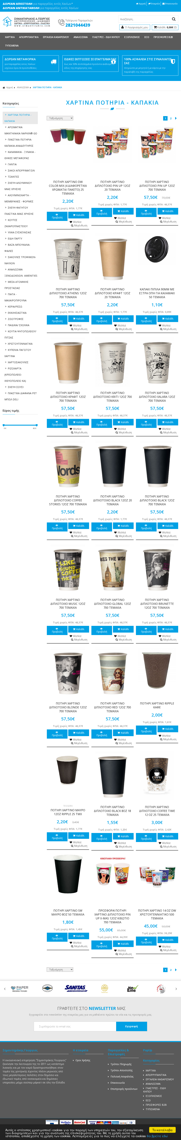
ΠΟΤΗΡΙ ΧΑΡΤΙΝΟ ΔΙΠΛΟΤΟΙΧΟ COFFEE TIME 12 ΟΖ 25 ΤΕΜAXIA (157, 811)
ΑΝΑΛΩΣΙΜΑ (81, 37)
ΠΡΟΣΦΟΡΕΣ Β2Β (163, 37)
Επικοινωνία (171, 3)
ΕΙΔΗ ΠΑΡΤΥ (15, 238)
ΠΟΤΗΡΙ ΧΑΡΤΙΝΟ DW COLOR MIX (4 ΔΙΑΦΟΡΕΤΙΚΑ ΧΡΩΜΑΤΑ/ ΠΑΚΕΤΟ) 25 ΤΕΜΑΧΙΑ (68, 187)
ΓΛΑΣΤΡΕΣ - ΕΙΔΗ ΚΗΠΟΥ (106, 37)
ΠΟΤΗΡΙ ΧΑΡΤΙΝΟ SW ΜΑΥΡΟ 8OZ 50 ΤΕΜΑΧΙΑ (67, 912)
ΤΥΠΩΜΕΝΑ (12, 45)
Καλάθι (80, 215)
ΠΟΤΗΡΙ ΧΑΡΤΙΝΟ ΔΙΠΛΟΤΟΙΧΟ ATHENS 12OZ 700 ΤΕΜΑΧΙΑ (68, 293)
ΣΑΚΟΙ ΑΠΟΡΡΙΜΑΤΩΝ (21, 170)
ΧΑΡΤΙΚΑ (9, 37)
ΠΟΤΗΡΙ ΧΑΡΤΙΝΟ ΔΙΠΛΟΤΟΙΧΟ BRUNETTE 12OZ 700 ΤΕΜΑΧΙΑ (157, 604)
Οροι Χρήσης (82, 1060)
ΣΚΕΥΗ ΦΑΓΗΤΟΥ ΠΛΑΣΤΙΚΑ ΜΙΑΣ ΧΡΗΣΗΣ (19, 210)
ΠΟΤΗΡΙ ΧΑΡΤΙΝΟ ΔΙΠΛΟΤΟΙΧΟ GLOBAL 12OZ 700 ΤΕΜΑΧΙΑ (112, 604)
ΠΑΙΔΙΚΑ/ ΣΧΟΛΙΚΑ (18, 325)
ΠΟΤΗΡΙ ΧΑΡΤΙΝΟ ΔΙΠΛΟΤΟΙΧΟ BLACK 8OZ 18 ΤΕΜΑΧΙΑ (112, 811)
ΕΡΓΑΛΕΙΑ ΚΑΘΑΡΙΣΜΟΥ (56, 37)
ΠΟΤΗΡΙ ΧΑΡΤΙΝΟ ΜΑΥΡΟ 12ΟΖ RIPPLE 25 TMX (68, 812)
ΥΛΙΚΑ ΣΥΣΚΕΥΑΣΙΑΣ (19, 232)
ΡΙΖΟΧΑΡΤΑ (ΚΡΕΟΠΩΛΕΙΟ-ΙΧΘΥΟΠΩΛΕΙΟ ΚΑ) (15, 374)
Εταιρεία (155, 3)
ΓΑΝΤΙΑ (12, 164)
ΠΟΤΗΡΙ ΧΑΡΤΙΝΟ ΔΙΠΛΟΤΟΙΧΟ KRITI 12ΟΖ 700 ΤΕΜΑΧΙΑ (112, 397)
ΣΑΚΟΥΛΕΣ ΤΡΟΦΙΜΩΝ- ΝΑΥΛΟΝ (20, 260)
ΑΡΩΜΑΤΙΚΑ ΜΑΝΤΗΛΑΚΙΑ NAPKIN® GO (20, 130)
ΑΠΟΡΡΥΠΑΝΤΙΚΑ (28, 37)
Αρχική (142, 3)
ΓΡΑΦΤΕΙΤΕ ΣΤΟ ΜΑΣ (91, 1008)
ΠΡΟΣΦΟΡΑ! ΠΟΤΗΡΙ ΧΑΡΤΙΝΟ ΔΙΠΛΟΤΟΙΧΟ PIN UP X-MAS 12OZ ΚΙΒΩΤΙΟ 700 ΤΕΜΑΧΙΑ (112, 916)
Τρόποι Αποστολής (121, 1070)
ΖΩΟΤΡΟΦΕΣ (16, 319)
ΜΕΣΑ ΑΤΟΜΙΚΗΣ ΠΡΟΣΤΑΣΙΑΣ (16, 285)
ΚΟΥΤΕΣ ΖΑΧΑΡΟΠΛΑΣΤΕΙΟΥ (16, 223)
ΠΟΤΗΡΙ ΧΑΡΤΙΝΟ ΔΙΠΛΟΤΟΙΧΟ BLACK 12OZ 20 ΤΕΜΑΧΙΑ (112, 500)
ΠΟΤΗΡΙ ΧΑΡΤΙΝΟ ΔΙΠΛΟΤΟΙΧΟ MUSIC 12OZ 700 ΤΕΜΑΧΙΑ (67, 604)
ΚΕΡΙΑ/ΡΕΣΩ (15, 306)
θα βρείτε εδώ (157, 1136)
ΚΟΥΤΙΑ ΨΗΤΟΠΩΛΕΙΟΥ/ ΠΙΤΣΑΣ (20, 334)
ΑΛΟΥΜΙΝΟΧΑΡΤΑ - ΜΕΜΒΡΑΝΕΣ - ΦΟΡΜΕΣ (18, 198)
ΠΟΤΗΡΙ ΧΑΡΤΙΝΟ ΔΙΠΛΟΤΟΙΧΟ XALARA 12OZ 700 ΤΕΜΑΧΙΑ (157, 397)
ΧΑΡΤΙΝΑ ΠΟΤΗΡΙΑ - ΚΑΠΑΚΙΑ (17, 118)
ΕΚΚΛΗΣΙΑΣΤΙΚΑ (17, 312)
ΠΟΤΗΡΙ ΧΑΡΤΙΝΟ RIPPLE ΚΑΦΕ (157, 705)
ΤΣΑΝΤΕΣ (13, 176)
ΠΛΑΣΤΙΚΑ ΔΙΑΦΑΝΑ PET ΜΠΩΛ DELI (20, 396)
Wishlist (77, 222)
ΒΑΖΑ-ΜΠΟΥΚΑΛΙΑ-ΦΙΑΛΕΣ (17, 248)
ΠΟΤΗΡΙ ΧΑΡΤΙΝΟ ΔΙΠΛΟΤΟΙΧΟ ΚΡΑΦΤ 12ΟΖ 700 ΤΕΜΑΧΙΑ (68, 397)
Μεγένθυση (80, 225)
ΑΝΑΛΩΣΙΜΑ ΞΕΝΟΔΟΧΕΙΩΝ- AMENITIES (20, 272)
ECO (146, 37)
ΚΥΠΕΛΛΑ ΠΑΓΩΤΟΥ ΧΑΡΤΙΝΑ (17, 353)
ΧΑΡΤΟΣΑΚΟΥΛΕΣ (18, 362)
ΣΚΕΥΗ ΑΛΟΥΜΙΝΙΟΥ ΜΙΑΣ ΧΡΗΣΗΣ (18, 186)
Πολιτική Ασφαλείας (121, 1076)
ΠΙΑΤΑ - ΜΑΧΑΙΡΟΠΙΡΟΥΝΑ (15, 297)
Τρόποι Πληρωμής (121, 1064)
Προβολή (57, 217)
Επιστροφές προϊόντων (124, 1089)
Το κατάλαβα (162, 1130)
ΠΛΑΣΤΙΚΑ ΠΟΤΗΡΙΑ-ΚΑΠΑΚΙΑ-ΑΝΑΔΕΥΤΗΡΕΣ (18, 142)
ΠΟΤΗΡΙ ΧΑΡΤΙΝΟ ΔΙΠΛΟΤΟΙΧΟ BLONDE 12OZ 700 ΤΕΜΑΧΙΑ (68, 707)
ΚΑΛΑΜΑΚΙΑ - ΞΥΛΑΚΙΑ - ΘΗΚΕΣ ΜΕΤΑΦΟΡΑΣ (20, 155)
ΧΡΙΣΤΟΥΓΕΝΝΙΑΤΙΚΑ (20, 343)
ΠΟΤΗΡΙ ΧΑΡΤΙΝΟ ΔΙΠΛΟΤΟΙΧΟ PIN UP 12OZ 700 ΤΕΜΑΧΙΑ (157, 186)
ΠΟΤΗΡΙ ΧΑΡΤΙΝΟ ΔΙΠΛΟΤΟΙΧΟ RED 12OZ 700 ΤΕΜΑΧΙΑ (112, 707)
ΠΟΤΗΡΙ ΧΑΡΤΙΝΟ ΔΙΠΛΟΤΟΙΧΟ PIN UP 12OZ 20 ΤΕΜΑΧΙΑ (112, 186)
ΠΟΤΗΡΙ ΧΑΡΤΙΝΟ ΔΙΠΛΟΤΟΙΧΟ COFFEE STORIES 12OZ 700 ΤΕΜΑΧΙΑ (68, 500)
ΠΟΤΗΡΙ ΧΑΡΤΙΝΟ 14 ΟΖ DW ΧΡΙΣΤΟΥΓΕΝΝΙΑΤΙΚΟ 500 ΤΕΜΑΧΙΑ (157, 914)
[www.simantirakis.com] (26, 27)
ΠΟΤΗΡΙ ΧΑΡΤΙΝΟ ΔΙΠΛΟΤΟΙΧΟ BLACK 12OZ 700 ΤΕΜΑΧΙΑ (157, 500)
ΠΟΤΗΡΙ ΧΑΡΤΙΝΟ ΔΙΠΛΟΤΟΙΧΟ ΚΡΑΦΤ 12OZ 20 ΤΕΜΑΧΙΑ (112, 293)
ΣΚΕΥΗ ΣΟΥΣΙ (16, 387)
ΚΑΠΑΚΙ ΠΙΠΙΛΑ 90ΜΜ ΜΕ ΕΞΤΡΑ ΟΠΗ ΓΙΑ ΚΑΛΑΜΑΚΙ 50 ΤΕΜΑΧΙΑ (157, 293)
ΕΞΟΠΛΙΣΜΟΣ (132, 37)
